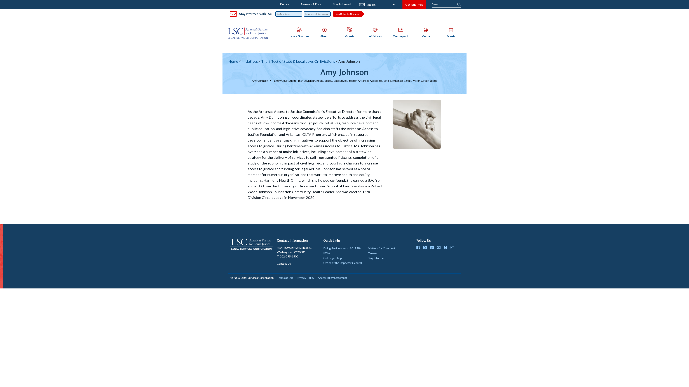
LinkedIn (432, 247)
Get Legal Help (332, 258)
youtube (438, 247)
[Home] (249, 33)
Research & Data (311, 4)
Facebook (418, 247)
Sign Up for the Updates (347, 14)
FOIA (326, 253)
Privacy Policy (305, 277)
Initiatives (250, 61)
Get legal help (414, 4)
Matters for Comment (381, 248)
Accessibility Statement (332, 277)
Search (459, 3)
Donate (284, 4)
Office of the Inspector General (342, 262)
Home (233, 61)
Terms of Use (285, 277)
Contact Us (284, 263)
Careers (373, 253)
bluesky (445, 247)
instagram (452, 247)
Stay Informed (342, 4)
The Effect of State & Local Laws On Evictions (298, 61)
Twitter (425, 247)
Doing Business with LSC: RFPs (342, 248)
